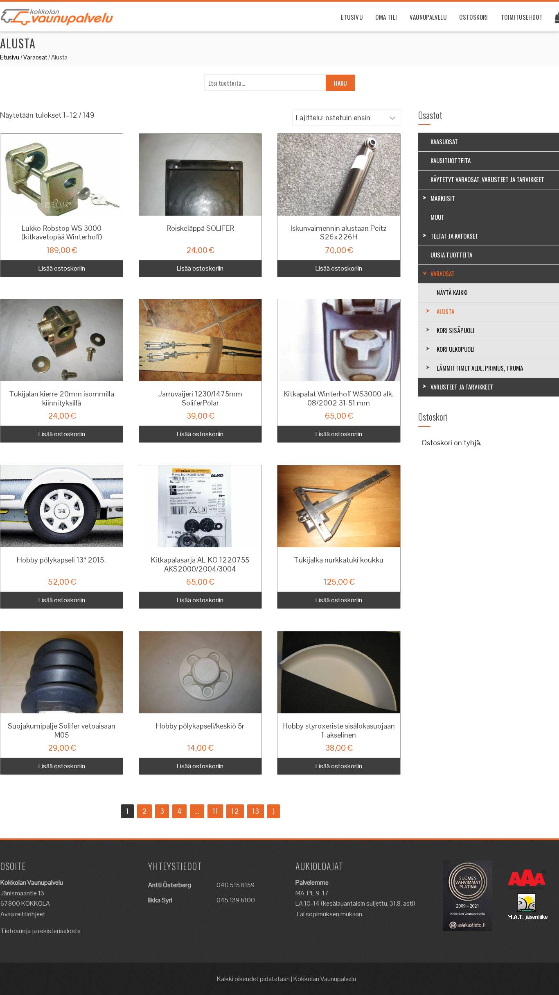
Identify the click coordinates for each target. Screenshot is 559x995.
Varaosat (35, 57)
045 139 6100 (235, 900)
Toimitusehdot (522, 16)
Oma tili (386, 16)
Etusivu (352, 16)
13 (255, 811)
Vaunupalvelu (428, 16)
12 (235, 811)
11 (215, 811)
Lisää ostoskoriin (61, 268)
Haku (340, 82)
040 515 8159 (235, 885)
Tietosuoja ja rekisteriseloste (40, 931)
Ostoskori (473, 16)
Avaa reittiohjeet (22, 914)
